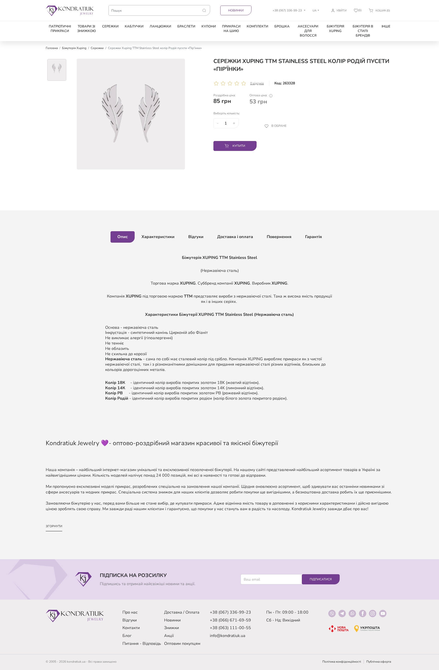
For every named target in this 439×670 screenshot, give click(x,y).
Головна (52, 48)
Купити (238, 146)
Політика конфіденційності (341, 662)
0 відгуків (257, 83)
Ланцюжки (160, 26)
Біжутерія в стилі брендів (363, 31)
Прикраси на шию (231, 28)
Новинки (236, 10)
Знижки (171, 628)
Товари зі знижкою (86, 28)
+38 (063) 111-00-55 (230, 628)
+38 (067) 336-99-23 (230, 612)
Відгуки (129, 620)
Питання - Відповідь (141, 643)
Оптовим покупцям (182, 643)
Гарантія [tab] (313, 237)
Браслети (186, 26)
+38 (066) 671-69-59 (230, 620)
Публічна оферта (378, 662)
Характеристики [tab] (158, 237)
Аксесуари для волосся (308, 31)
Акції (169, 635)
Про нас (130, 612)
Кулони (208, 26)
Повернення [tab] (279, 237)
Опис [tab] (122, 237)
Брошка (282, 26)
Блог (127, 635)
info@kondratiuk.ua (227, 635)
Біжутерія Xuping (335, 28)
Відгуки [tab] (195, 237)
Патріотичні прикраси (60, 28)
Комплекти (257, 26)
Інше (386, 26)
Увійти (341, 10)
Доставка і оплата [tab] (235, 237)
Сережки (110, 26)
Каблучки (134, 26)
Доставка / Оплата (181, 612)
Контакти (131, 628)
